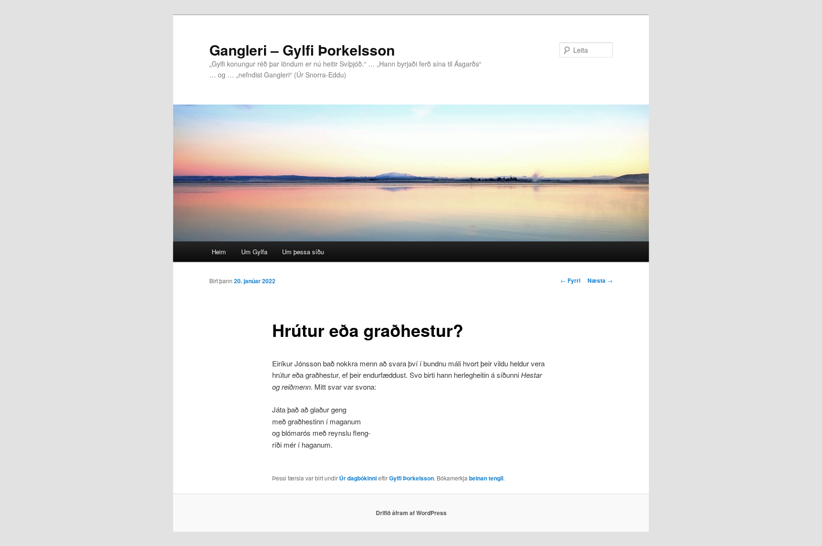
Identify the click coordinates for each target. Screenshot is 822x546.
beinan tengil (486, 478)
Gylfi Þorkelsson (411, 478)
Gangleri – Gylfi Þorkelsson (302, 49)
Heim (219, 251)
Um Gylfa (254, 251)
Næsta (600, 280)
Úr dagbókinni (358, 478)
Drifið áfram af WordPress (411, 512)
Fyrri (570, 280)
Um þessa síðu (303, 251)
